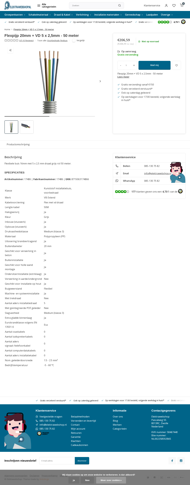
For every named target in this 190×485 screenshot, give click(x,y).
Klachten (76, 441)
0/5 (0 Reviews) (26, 40)
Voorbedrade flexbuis (57, 40)
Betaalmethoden (80, 416)
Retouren (76, 433)
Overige (165, 14)
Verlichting (82, 14)
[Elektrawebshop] (17, 5)
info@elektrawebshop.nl (157, 173)
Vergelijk (81, 40)
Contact (75, 424)
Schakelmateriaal (38, 14)
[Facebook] (172, 460)
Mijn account (78, 428)
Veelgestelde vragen (50, 416)
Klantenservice (152, 5)
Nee (87, 480)
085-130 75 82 (152, 166)
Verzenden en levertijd (83, 420)
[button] (100, 81)
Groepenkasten (13, 14)
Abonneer (82, 460)
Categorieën (120, 428)
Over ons (118, 416)
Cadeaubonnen (79, 445)
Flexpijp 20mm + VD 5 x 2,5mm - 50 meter (34, 29)
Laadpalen (152, 14)
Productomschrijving (18, 144)
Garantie (76, 436)
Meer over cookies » (111, 480)
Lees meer (123, 76)
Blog (115, 420)
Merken (117, 424)
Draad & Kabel (62, 14)
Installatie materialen (106, 14)
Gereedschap (132, 14)
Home (7, 29)
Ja (74, 480)
